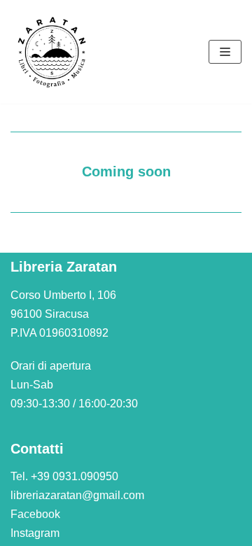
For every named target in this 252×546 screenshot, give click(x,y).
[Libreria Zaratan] (52, 52)
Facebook (35, 514)
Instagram (34, 533)
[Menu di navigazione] (225, 52)
